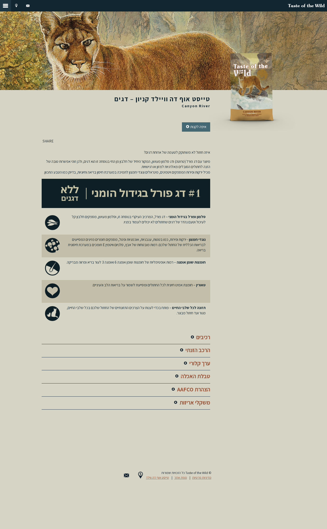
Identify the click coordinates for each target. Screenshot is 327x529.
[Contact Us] (28, 5)
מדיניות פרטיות (201, 477)
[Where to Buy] (16, 5)
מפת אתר (180, 477)
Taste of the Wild (306, 6)
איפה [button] (198, 126)
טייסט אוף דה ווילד (157, 477)
